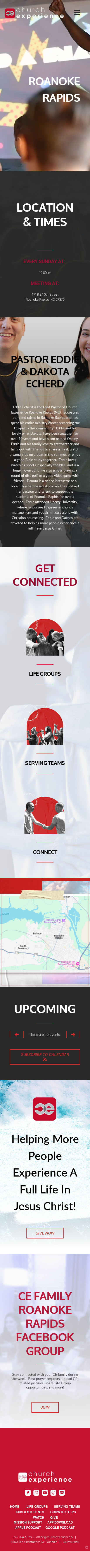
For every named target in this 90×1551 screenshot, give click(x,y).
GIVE (54, 1517)
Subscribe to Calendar (45, 1054)
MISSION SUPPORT (30, 1522)
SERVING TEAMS (45, 763)
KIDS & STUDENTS (30, 1512)
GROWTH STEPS (63, 1512)
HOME (14, 1506)
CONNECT (45, 852)
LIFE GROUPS (45, 674)
